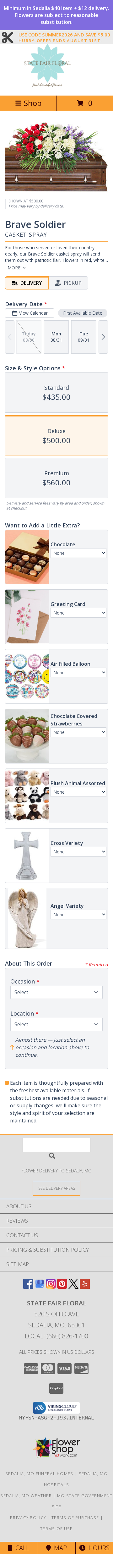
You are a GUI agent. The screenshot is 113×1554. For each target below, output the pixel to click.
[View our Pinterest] (62, 1286)
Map (59, 1548)
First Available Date (82, 313)
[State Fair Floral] (56, 86)
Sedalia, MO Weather (26, 1495)
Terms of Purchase (75, 1517)
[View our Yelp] (85, 1286)
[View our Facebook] (28, 1286)
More (14, 268)
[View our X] (73, 1286)
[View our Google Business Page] (40, 1286)
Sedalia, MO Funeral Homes (39, 1473)
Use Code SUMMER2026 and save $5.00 (64, 34)
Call (20, 1548)
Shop (32, 103)
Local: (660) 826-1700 (56, 1336)
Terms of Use (56, 1528)
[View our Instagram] (51, 1286)
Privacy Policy (28, 1517)
